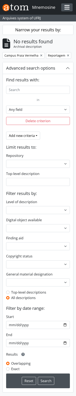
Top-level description (22, 173)
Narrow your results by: (38, 30)
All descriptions (23, 297)
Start (10, 316)
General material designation (29, 274)
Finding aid (14, 238)
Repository (14, 155)
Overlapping (21, 363)
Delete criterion (38, 121)
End (9, 334)
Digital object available (24, 220)
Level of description (21, 202)
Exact (15, 369)
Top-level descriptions (28, 292)
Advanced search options (30, 68)
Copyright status (19, 256)
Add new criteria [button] (22, 135)
